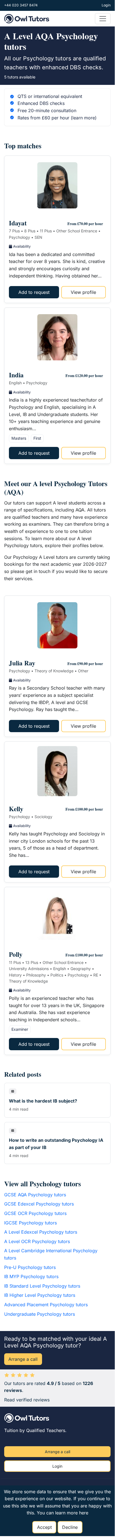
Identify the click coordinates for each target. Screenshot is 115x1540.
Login (106, 5)
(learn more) (84, 117)
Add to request (34, 292)
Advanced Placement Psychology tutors (46, 1304)
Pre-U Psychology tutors (30, 1267)
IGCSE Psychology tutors (30, 1223)
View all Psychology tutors (42, 1184)
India (16, 375)
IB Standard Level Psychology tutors (42, 1286)
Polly (16, 954)
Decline (70, 1527)
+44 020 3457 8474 (21, 5)
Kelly (16, 808)
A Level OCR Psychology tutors (37, 1241)
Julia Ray (22, 663)
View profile (83, 292)
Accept (44, 1527)
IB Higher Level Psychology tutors (39, 1295)
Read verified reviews (27, 1400)
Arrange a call (23, 1359)
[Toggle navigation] (103, 18)
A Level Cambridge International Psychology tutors (50, 1254)
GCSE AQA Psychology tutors (35, 1194)
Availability (21, 246)
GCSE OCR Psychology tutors (35, 1213)
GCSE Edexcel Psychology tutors (39, 1204)
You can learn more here (62, 1513)
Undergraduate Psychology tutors (39, 1314)
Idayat (18, 223)
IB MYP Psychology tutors (31, 1276)
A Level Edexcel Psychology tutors (40, 1232)
